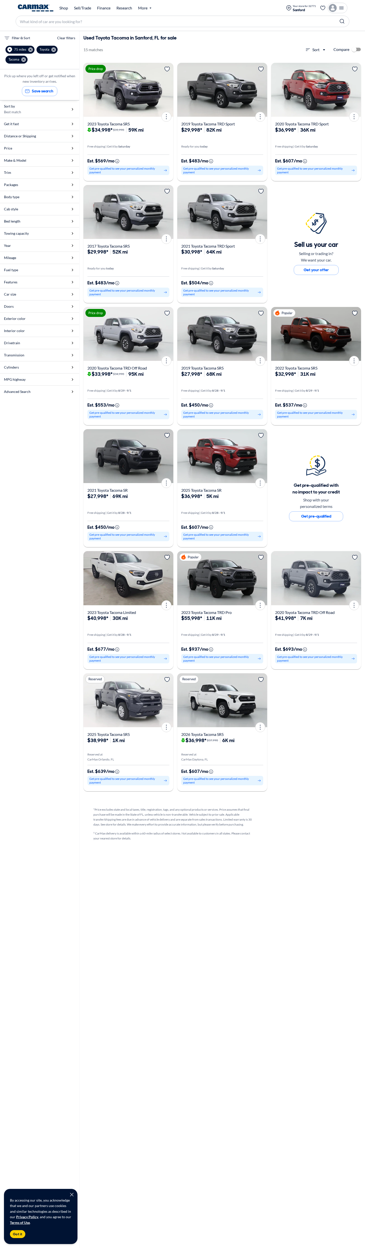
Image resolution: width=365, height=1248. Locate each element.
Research (124, 7)
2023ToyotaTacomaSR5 (108, 123)
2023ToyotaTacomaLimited (111, 612)
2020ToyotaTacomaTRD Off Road (117, 368)
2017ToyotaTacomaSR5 (108, 246)
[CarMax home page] (35, 7)
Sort (316, 49)
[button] (20, 50)
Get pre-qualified (316, 516)
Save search (42, 91)
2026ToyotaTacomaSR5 (202, 734)
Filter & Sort (21, 38)
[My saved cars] (323, 8)
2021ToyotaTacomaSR (107, 490)
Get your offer (316, 269)
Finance (103, 7)
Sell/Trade (82, 7)
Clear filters (66, 38)
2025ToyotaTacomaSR (201, 490)
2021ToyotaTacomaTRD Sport (208, 246)
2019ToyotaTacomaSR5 (202, 368)
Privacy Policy (27, 1217)
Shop (63, 7)
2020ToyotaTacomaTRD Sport (302, 123)
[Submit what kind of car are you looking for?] (342, 21)
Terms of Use (20, 1222)
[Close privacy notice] (71, 1194)
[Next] (167, 90)
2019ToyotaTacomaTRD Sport (208, 123)
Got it (17, 1234)
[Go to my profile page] (337, 8)
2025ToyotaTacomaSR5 (108, 734)
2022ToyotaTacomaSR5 (296, 368)
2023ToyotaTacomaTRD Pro (206, 612)
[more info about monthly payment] (117, 161)
